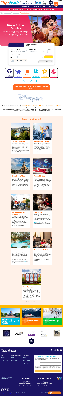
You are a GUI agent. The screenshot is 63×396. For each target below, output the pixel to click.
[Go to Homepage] (1, 13)
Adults (12, 54)
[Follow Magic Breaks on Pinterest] (58, 350)
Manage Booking (56, 4)
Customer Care (14, 360)
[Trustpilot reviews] (51, 2)
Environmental (26, 363)
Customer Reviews (27, 358)
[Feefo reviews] (44, 4)
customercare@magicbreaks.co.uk (44, 383)
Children (20, 54)
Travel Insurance (26, 360)
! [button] (25, 60)
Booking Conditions (4, 360)
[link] (31, 9)
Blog (12, 361)
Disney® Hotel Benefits (25, 12)
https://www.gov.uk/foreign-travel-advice (10, 393)
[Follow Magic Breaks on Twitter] (48, 350)
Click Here (37, 222)
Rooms (49, 49)
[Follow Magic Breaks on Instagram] (55, 350)
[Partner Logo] (27, 3)
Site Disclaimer (4, 358)
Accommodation (32, 49)
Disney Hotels (16, 12)
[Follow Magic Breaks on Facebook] (51, 350)
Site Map (25, 357)
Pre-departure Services (27, 361)
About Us (12, 357)
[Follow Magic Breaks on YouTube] (61, 350)
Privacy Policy (3, 357)
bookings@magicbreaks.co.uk (25, 383)
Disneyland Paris (8, 12)
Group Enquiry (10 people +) (46, 61)
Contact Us (59, 0)
